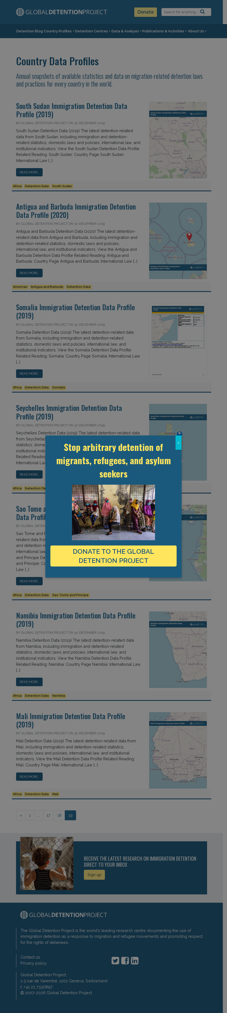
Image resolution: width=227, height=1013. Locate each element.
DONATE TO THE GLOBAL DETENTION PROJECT (113, 556)
